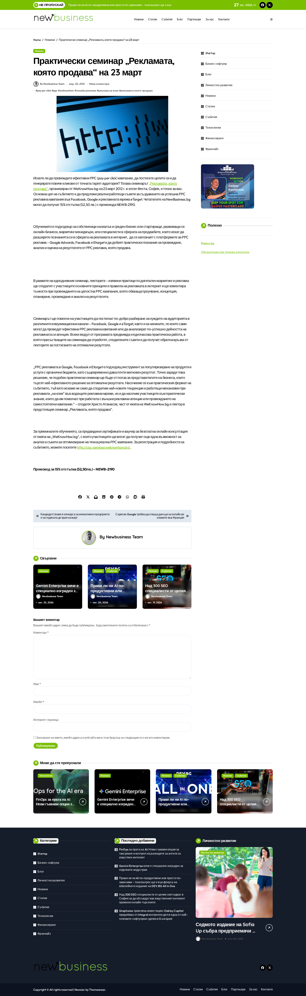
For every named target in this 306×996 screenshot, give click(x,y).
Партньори (194, 19)
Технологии (213, 127)
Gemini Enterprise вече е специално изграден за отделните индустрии (57, 590)
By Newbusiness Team (52, 83)
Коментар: (41, 632)
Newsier (80, 989)
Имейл (38, 702)
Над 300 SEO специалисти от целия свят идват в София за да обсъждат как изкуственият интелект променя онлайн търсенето (152, 898)
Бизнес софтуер (216, 63)
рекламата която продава (137, 90)
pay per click (44, 90)
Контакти (223, 19)
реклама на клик (108, 90)
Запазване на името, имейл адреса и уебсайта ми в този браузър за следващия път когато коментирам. (103, 737)
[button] (269, 894)
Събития (167, 19)
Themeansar (97, 989)
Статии (152, 19)
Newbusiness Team (124, 536)
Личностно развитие (219, 85)
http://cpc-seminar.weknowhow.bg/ (103, 447)
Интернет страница (45, 719)
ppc (55, 90)
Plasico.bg (207, 243)
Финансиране (214, 138)
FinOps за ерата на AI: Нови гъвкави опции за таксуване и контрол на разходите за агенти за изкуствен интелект (150, 853)
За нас (209, 19)
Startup (210, 53)
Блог (180, 19)
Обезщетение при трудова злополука (225, 252)
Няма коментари (99, 83)
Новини (139, 19)
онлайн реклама (86, 90)
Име (37, 684)
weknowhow (67, 90)
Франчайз (212, 149)
